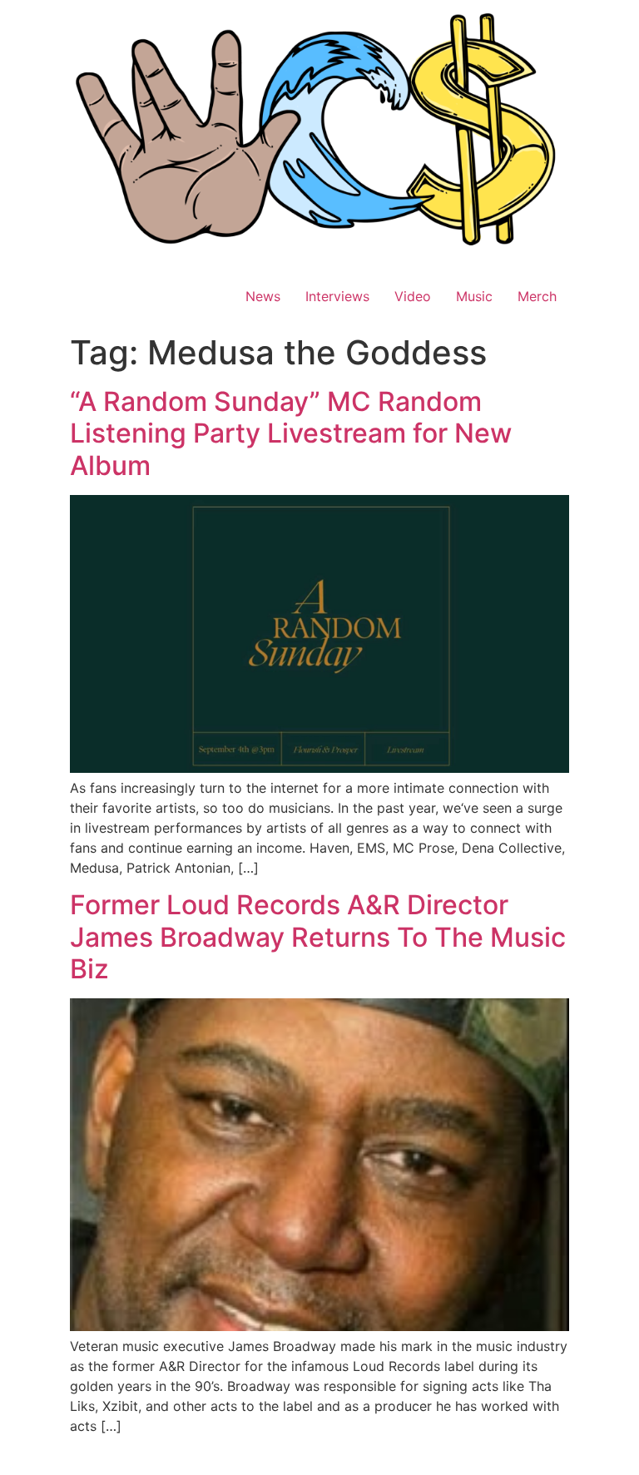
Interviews (337, 296)
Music (474, 296)
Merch (537, 296)
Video (412, 296)
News (262, 296)
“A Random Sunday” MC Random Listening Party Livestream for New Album (291, 433)
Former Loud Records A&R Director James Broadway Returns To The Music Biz (318, 936)
